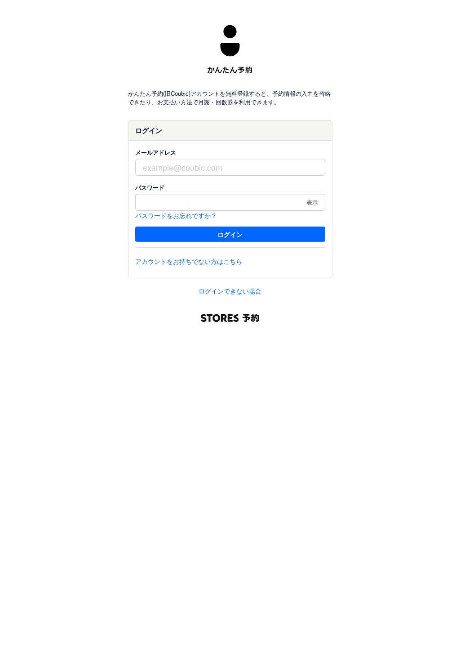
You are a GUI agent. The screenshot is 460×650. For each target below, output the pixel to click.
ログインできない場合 (230, 290)
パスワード (149, 187)
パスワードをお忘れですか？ (176, 215)
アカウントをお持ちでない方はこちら (188, 261)
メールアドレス (155, 152)
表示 (312, 202)
